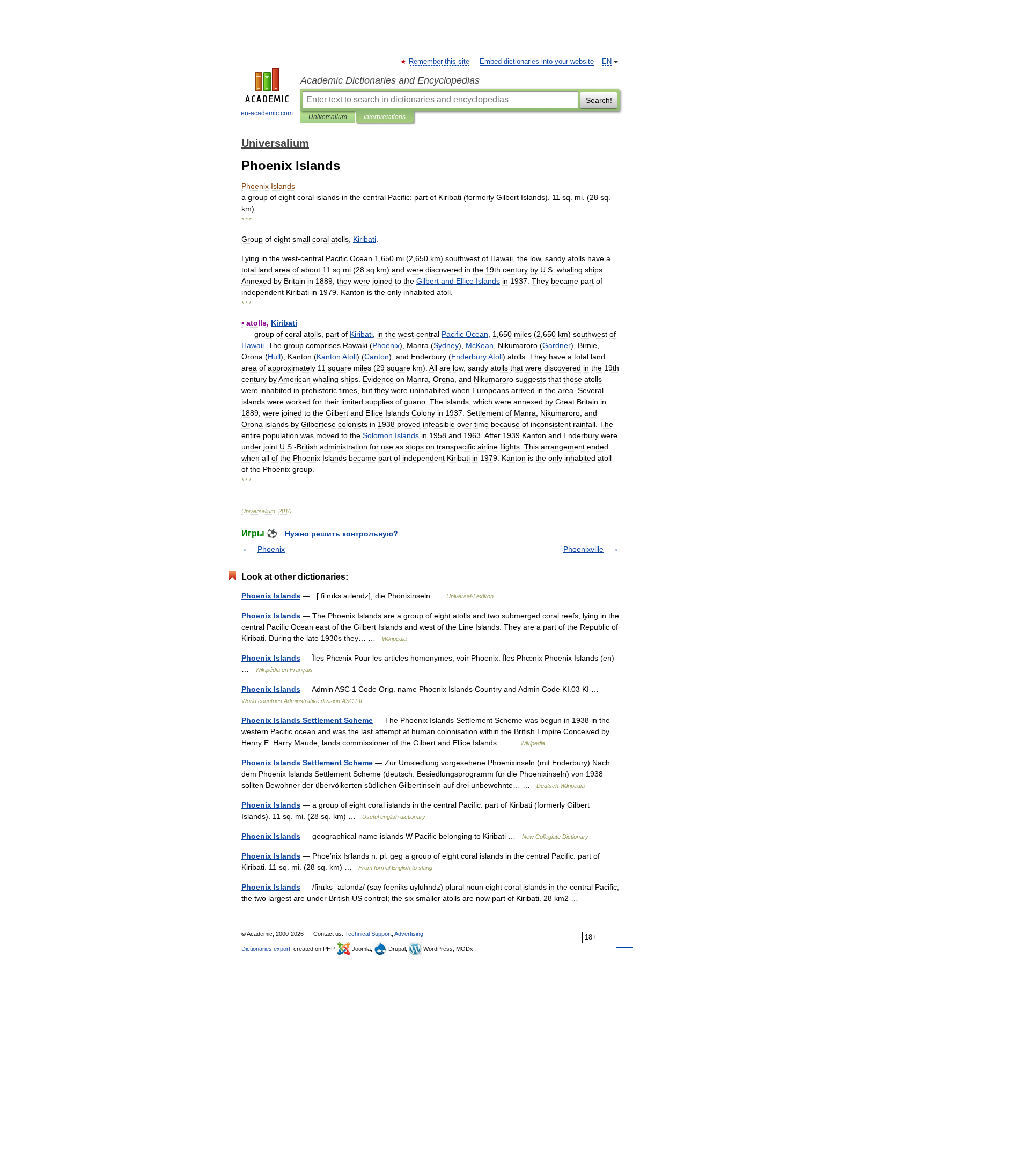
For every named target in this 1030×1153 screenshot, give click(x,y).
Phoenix (271, 549)
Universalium (327, 117)
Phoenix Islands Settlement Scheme (307, 720)
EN (607, 61)
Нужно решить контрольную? (341, 533)
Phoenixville (583, 549)
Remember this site (439, 61)
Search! (599, 100)
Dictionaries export (265, 948)
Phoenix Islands (270, 596)
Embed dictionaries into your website (537, 61)
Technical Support (368, 933)
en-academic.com (267, 113)
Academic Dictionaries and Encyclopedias (390, 80)
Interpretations (385, 117)
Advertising (408, 933)
